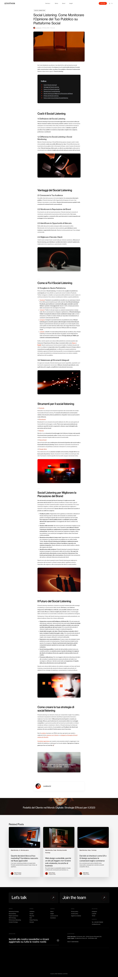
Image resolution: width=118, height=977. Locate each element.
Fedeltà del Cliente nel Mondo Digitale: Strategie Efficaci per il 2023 (59, 806)
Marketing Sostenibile (62, 850)
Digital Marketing (39, 10)
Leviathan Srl (38, 27)
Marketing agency (25, 850)
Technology (47, 852)
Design (54, 850)
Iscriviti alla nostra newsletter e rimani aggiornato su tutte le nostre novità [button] (29, 940)
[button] (14, 911)
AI (19, 850)
